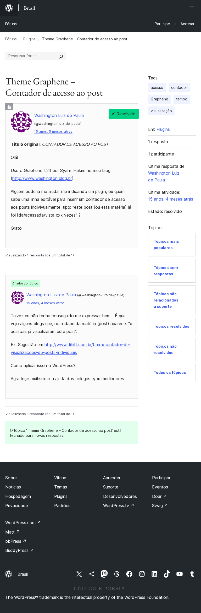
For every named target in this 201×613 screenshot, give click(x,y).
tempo (181, 99)
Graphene (159, 99)
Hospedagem (18, 496)
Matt (12, 532)
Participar (161, 477)
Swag (160, 505)
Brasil (23, 574)
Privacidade (16, 505)
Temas (60, 487)
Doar (159, 496)
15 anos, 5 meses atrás (53, 131)
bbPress (15, 541)
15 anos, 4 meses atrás (45, 303)
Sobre (11, 477)
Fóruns (11, 23)
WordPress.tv (118, 505)
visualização (161, 111)
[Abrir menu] (192, 8)
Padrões (62, 505)
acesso (157, 87)
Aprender (111, 477)
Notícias (13, 487)
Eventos (160, 487)
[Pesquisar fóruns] (61, 56)
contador (179, 87)
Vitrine (60, 477)
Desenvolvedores (120, 496)
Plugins (29, 39)
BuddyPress (19, 550)
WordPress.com (23, 522)
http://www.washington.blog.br (42, 178)
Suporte (110, 487)
